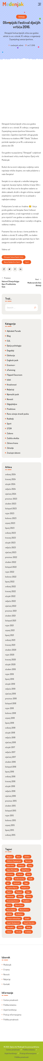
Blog (9, 336)
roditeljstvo (19, 914)
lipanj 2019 (9, 679)
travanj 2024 (10, 479)
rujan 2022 (9, 572)
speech (27, 918)
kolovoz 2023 (10, 518)
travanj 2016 (10, 781)
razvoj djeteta (11, 910)
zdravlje (18, 932)
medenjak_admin (17, 45)
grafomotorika (19, 879)
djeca (30, 865)
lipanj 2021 (9, 635)
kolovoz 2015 (10, 820)
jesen (26, 883)
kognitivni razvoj (12, 888)
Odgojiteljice (12, 404)
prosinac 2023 (11, 498)
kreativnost (25, 888)
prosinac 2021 (11, 611)
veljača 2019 (10, 689)
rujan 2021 (9, 625)
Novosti (10, 399)
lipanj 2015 (9, 830)
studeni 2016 (10, 762)
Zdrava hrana (12, 443)
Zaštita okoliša (13, 438)
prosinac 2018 (11, 698)
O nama (6, 969)
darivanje (28, 861)
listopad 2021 (10, 620)
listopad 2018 (10, 703)
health (30, 879)
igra (8, 883)
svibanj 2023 (10, 533)
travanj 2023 (10, 537)
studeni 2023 (10, 503)
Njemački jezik (13, 394)
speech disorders (29, 923)
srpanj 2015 (10, 825)
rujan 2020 (9, 654)
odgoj (28, 892)
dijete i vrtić (10, 865)
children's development (14, 861)
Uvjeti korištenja (9, 1010)
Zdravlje (10, 448)
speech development (13, 923)
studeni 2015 (10, 805)
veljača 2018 (10, 737)
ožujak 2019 (10, 684)
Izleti (9, 379)
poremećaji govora (12, 901)
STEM (9, 428)
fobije (28, 874)
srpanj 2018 (10, 718)
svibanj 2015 (10, 835)
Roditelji (10, 418)
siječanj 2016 (10, 796)
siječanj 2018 (10, 742)
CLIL (8, 341)
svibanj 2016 (10, 776)
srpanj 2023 (10, 523)
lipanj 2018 (9, 723)
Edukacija (21, 17)
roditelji (9, 914)
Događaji (10, 350)
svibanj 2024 (10, 474)
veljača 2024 (10, 489)
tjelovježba (10, 927)
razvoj (9, 905)
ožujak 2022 (10, 596)
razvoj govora (24, 910)
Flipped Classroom (14, 375)
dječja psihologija (12, 870)
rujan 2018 (9, 708)
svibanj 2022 (10, 586)
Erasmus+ (11, 365)
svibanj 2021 (10, 640)
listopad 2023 (11, 508)
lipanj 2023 (9, 528)
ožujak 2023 (10, 542)
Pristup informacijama (12, 1014)
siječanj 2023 (10, 552)
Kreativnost (12, 384)
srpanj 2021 (10, 630)
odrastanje (10, 896)
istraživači (17, 883)
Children (27, 857)
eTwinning (11, 370)
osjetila (20, 896)
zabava (9, 932)
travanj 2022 (10, 591)
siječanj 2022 (10, 606)
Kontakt (6, 984)
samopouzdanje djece (13, 918)
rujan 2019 (9, 674)
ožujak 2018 (10, 732)
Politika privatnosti (10, 1019)
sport (27, 262)
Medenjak (7, 964)
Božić (18, 857)
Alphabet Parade (14, 331)
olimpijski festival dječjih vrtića (13, 257)
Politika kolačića (9, 1005)
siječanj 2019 (10, 693)
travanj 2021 (10, 645)
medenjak (19, 892)
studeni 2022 (10, 562)
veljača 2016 (10, 791)
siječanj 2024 (10, 494)
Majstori (9, 892)
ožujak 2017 (10, 747)
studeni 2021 (10, 615)
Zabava (10, 433)
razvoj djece (19, 905)
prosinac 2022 (11, 557)
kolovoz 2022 (10, 576)
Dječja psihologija (14, 345)
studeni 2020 (10, 650)
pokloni (29, 896)
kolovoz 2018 (10, 713)
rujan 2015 (9, 815)
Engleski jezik (12, 360)
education (10, 874)
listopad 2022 (11, 567)
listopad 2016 (10, 766)
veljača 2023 (10, 547)
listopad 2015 (10, 810)
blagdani (9, 857)
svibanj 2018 (10, 727)
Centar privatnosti (10, 1000)
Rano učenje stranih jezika (18, 414)
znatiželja (28, 932)
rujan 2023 (9, 513)
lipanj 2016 (9, 771)
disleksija (21, 865)
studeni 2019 (10, 669)
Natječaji (10, 389)
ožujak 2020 (10, 664)
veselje (29, 927)
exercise (19, 874)
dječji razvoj (25, 870)
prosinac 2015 (11, 801)
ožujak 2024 (10, 484)
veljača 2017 (10, 752)
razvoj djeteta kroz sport (12, 262)
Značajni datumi (13, 453)
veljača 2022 (10, 601)
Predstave (11, 409)
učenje (20, 927)
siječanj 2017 (10, 757)
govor (9, 879)
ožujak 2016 (10, 786)
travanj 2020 (10, 659)
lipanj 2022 (9, 581)
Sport (9, 423)
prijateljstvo (26, 901)
